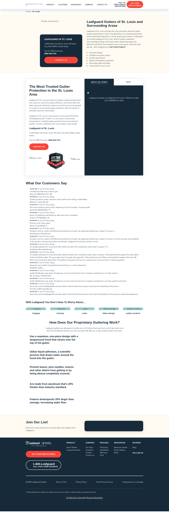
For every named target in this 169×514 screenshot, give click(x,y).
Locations (62, 4)
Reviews (137, 443)
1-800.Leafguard (120, 4)
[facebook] (134, 458)
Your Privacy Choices (104, 482)
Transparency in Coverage (132, 482)
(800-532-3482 (120, 6)
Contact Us (102, 4)
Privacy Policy (81, 482)
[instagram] (141, 458)
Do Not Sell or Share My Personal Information (84, 497)
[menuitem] (51, 4)
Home (28, 11)
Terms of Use (61, 482)
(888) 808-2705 (50, 54)
